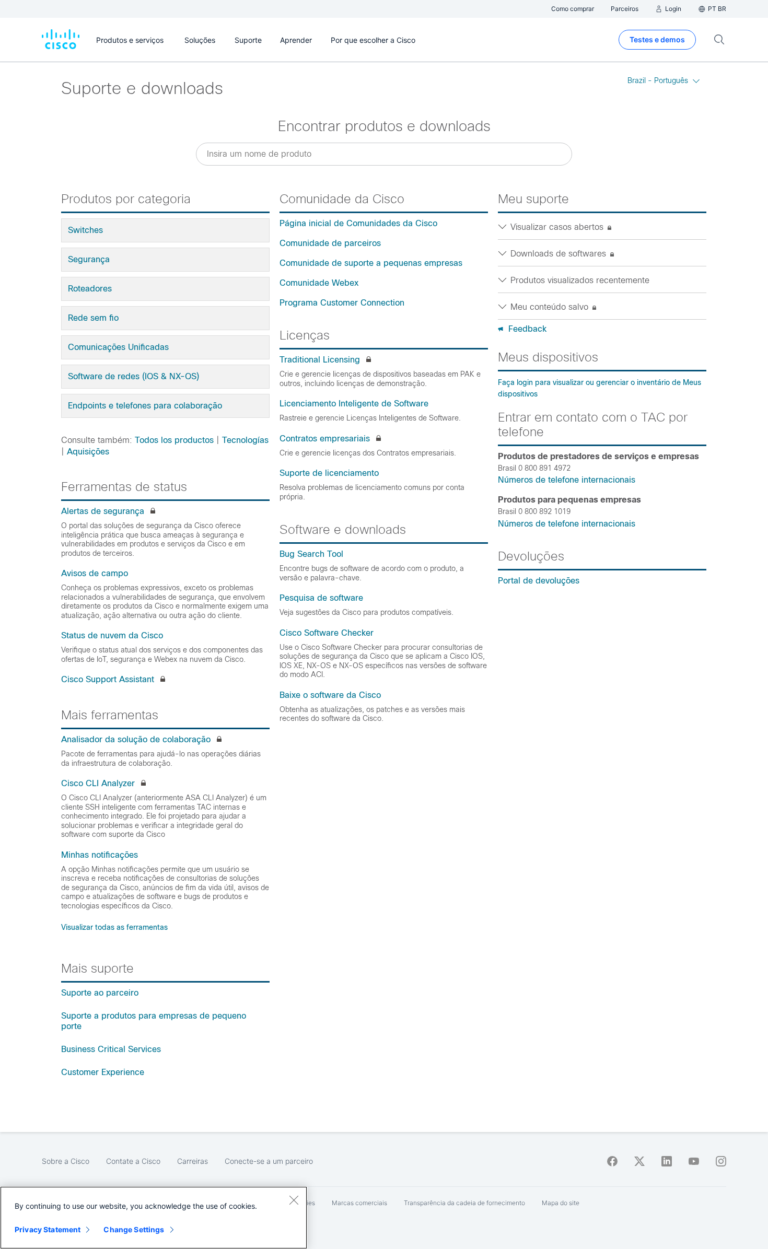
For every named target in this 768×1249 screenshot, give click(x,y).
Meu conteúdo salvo (550, 306)
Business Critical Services (111, 1049)
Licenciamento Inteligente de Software (354, 403)
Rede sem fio (93, 317)
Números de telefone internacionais (566, 479)
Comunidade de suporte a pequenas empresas (371, 263)
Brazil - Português (657, 80)
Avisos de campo (94, 573)
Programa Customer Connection (342, 302)
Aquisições (88, 451)
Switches (85, 230)
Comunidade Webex (319, 282)
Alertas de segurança (102, 511)
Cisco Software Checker (327, 632)
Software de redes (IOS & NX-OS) (133, 376)
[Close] (293, 1200)
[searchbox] (384, 153)
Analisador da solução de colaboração (136, 739)
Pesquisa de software (321, 597)
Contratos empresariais (325, 438)
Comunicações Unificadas (118, 347)
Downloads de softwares (559, 253)
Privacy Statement (47, 1229)
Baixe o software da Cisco (330, 695)
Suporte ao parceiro (99, 992)
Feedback (527, 328)
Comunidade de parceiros (330, 243)
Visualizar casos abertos (558, 227)
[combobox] (384, 154)
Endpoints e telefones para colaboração (145, 405)
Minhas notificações (99, 854)
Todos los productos (174, 440)
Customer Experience (102, 1072)
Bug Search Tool (311, 554)
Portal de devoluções (538, 580)
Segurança (89, 259)
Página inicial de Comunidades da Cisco (358, 223)
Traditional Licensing (320, 359)
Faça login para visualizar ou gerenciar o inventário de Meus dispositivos (599, 388)
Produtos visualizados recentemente (579, 280)
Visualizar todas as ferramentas (114, 927)
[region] (153, 1217)
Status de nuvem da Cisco (112, 635)
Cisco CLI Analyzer (98, 783)
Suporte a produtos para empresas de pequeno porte (153, 1021)
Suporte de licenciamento (329, 473)
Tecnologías (245, 440)
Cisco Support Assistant (107, 679)
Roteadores (90, 288)
